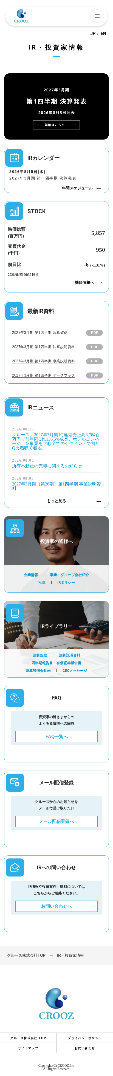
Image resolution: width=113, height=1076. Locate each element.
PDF (94, 333)
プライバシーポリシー (85, 1038)
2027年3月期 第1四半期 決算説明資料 (43, 347)
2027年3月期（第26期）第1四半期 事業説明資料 (56, 486)
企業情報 (31, 575)
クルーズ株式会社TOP (26, 955)
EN (103, 33)
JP (93, 33)
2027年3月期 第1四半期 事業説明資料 (43, 361)
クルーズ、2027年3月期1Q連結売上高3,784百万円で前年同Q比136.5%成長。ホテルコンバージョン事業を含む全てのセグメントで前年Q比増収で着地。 (56, 441)
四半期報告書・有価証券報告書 (56, 663)
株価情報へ (84, 282)
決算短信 (40, 655)
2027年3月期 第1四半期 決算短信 (40, 333)
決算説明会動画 (38, 671)
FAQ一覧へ (57, 736)
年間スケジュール (77, 188)
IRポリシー (66, 582)
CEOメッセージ (75, 671)
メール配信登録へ (56, 821)
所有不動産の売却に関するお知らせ (47, 466)
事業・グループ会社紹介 (69, 575)
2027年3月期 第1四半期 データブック (43, 375)
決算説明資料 (69, 655)
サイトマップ (28, 1048)
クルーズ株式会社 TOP (28, 1038)
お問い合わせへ (56, 906)
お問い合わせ (85, 1048)
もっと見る (56, 501)
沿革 (42, 582)
